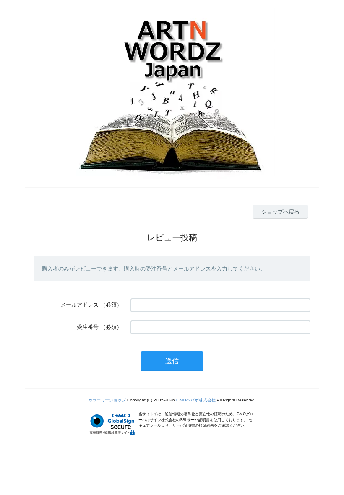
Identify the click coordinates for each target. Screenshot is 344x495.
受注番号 (88, 327)
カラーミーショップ (107, 400)
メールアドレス (79, 305)
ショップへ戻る (280, 211)
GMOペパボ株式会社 (196, 400)
